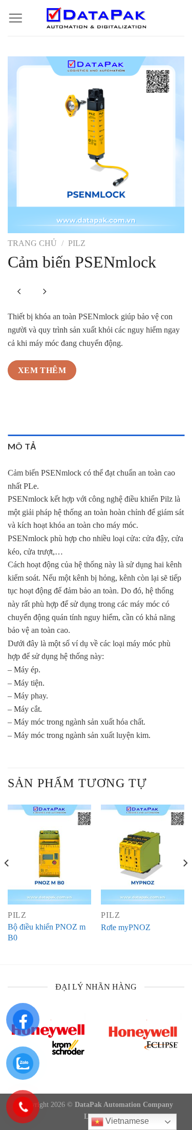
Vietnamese (126, 1121)
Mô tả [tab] (22, 446)
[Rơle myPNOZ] (142, 855)
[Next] (185, 883)
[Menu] (15, 18)
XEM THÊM (42, 370)
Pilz (77, 243)
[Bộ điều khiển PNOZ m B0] (49, 855)
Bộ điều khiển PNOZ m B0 (47, 932)
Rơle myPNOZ (126, 927)
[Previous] (7, 883)
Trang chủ (32, 243)
